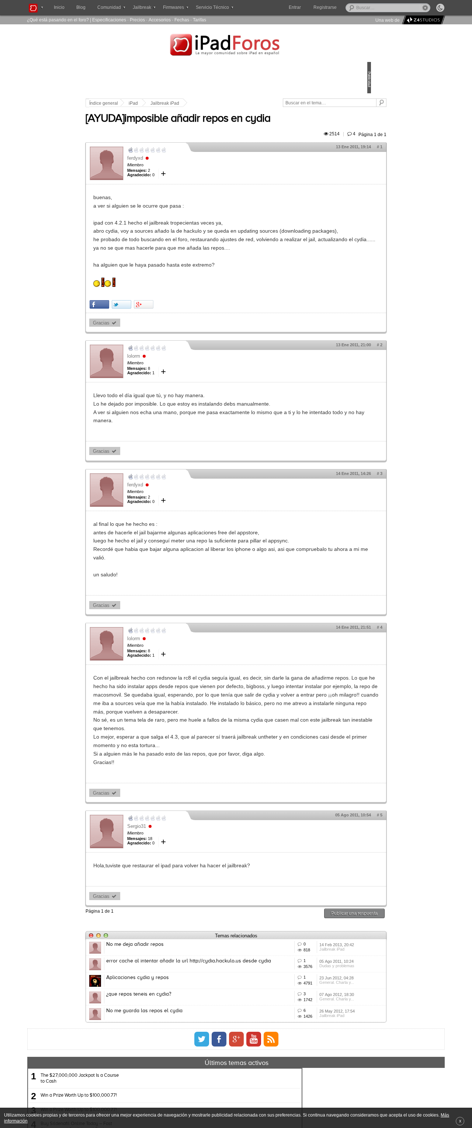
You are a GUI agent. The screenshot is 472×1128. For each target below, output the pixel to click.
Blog (81, 7)
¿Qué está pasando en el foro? (58, 19)
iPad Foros (236, 45)
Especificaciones (109, 19)
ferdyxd (186, 166)
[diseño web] (422, 20)
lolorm (184, 381)
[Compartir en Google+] (195, 329)
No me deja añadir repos (186, 995)
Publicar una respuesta (303, 964)
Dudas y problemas (301, 1039)
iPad (184, 103)
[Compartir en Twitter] (173, 329)
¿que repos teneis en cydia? (189, 1077)
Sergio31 (187, 876)
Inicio (59, 7)
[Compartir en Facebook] (150, 329)
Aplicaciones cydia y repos (188, 1049)
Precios (137, 19)
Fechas (181, 19)
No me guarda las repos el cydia (195, 1104)
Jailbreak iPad (216, 103)
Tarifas (199, 19)
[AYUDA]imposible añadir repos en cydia (229, 127)
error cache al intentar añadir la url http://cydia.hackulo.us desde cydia (198, 1025)
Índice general (154, 103)
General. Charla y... (301, 1066)
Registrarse (348, 7)
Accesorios (160, 19)
